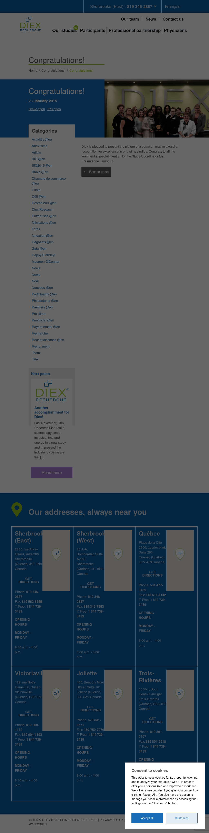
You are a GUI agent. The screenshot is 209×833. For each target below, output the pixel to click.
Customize (182, 818)
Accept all (147, 818)
